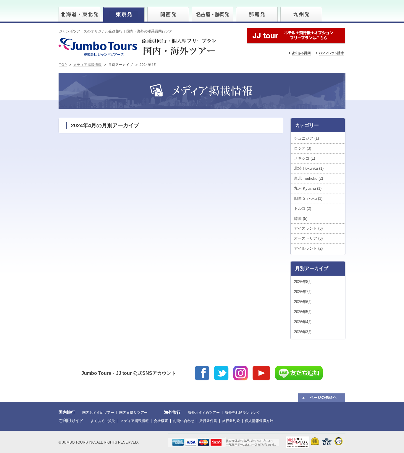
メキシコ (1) (304, 158)
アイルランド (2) (308, 248)
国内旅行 (67, 412)
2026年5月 (303, 312)
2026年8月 (303, 281)
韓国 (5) (300, 218)
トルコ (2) (302, 208)
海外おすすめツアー (204, 413)
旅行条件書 (208, 421)
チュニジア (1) (306, 138)
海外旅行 (172, 412)
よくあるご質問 (103, 421)
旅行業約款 (231, 421)
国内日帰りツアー (133, 413)
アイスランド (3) (308, 228)
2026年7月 (303, 292)
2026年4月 (303, 322)
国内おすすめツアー (98, 413)
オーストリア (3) (308, 238)
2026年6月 (303, 302)
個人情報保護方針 (259, 421)
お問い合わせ (183, 421)
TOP (63, 64)
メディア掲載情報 (87, 64)
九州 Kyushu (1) (307, 188)
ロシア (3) (302, 148)
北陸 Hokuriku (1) (309, 168)
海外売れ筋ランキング (242, 413)
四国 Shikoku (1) (308, 198)
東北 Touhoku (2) (308, 178)
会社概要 (161, 421)
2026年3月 (303, 332)
